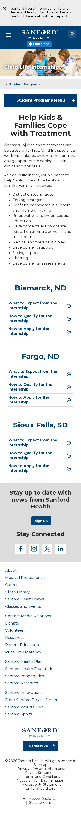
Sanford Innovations (24, 692)
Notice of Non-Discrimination (40, 781)
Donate (12, 623)
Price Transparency (23, 652)
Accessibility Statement (42, 784)
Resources (15, 637)
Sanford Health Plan (24, 661)
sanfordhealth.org (41, 788)
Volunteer (14, 630)
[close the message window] (3, 8)
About (11, 570)
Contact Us (38, 746)
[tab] (40, 305)
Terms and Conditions (42, 777)
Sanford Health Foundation (30, 668)
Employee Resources (40, 799)
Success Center (42, 803)
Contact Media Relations (28, 616)
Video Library (17, 592)
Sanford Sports (19, 714)
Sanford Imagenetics (24, 676)
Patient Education (22, 644)
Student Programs (24, 84)
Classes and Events (23, 606)
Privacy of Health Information (41, 769)
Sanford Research (21, 683)
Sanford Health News (25, 599)
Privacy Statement (40, 773)
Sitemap (40, 765)
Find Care (40, 44)
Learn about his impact (46, 16)
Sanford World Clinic (24, 707)
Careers (12, 584)
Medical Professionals (25, 577)
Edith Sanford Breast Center (31, 699)
